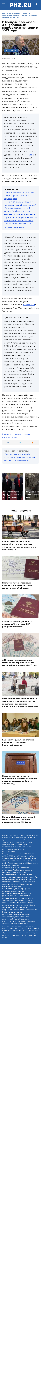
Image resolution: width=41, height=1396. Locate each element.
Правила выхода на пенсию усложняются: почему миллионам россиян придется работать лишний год (20, 780)
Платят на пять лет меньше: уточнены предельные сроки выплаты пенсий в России (17, 585)
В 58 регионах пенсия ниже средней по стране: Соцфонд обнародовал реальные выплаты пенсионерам (19, 545)
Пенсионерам (14, 14)
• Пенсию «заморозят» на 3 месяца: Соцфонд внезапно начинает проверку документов (19, 211)
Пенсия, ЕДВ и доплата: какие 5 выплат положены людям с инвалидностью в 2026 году (18, 819)
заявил (31, 155)
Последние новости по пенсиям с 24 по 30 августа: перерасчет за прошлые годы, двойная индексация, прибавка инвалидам (20, 702)
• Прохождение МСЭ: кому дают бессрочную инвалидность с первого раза (19, 195)
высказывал (29, 305)
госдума (17, 434)
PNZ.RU (5, 14)
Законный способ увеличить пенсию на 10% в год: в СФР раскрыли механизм (17, 624)
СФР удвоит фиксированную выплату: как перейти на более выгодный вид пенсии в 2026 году (19, 662)
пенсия (7, 437)
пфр (15, 437)
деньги (27, 434)
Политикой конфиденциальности (17, 931)
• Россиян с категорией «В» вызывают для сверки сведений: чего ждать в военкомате (20, 457)
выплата (7, 434)
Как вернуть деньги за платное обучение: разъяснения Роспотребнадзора (18, 742)
